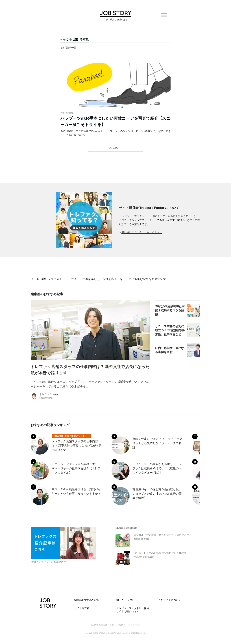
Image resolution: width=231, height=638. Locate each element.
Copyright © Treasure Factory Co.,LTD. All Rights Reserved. (115, 633)
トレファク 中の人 (49, 394)
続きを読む (114, 148)
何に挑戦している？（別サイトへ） (141, 232)
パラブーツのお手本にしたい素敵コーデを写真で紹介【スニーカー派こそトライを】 (115, 121)
